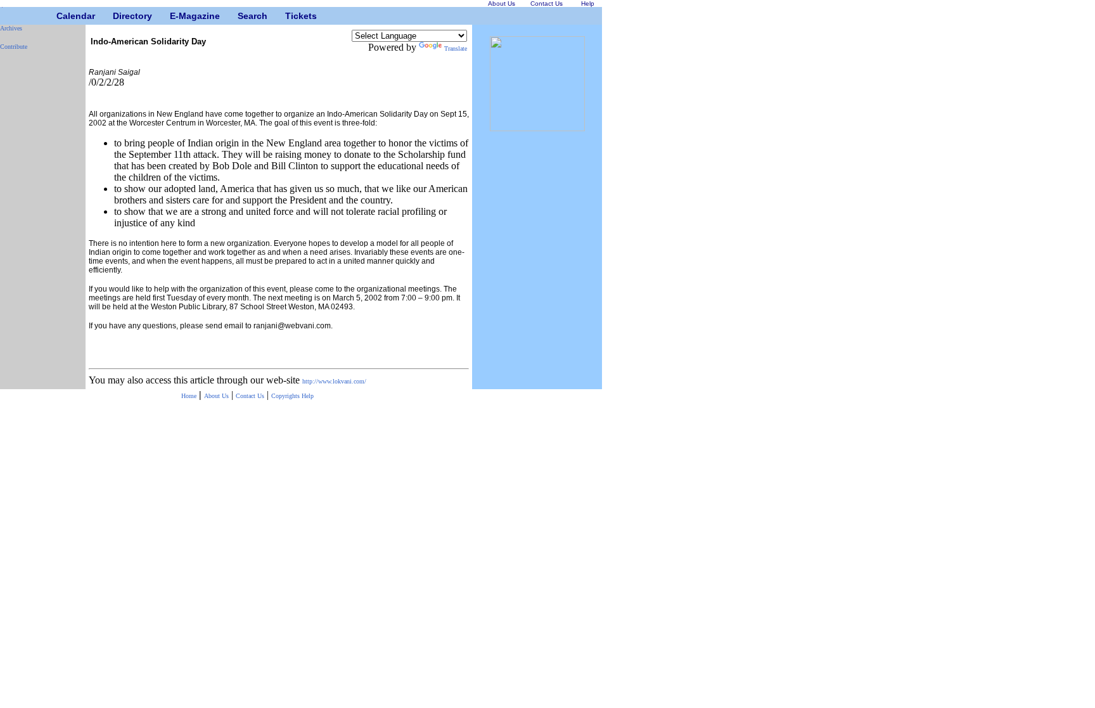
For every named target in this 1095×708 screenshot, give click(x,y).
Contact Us (250, 395)
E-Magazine (174, 16)
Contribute (13, 46)
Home (188, 395)
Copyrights (286, 395)
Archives (11, 28)
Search (242, 16)
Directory (117, 16)
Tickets (290, 16)
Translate (455, 48)
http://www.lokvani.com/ (334, 381)
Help (308, 395)
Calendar (61, 16)
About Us (216, 395)
